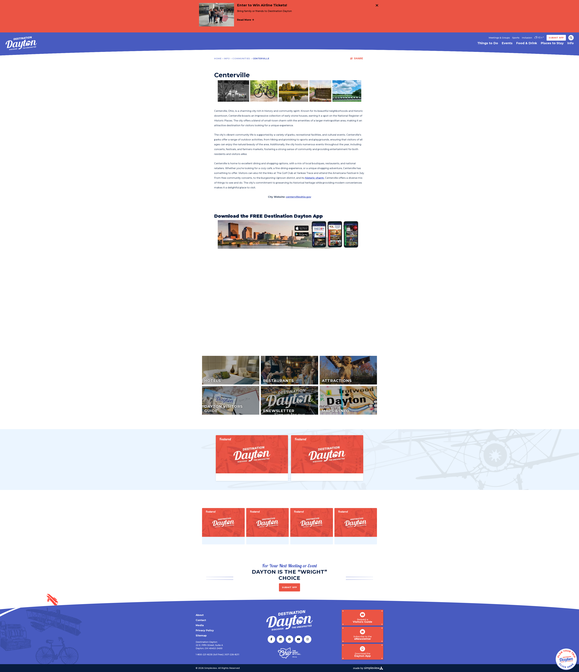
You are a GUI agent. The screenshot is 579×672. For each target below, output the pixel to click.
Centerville (261, 58)
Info (570, 43)
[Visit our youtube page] (298, 639)
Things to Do (487, 43)
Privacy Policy (205, 630)
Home (218, 58)
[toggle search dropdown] (571, 37)
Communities (242, 58)
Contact (201, 620)
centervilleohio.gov (298, 196)
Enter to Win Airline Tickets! (262, 5)
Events (507, 43)
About (200, 615)
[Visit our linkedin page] (280, 639)
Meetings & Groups (499, 37)
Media (200, 625)
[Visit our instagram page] (307, 639)
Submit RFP (556, 37)
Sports (515, 37)
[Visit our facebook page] (271, 639)
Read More (244, 19)
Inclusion (527, 37)
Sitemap (201, 635)
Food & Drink (526, 43)
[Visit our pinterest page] (289, 639)
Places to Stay (552, 43)
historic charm (314, 177)
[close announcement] (377, 6)
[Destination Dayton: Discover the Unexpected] (21, 43)
